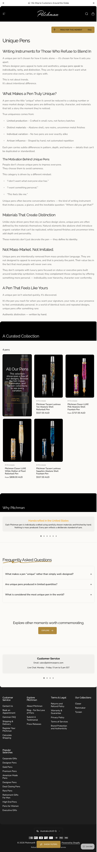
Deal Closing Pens (11, 791)
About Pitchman (34, 710)
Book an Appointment (9, 716)
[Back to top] (54, 29)
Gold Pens (7, 771)
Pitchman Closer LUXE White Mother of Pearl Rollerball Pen (15, 471)
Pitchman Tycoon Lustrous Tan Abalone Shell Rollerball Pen (48, 407)
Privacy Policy (56, 722)
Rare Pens (7, 795)
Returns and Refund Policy (56, 709)
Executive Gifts (10, 814)
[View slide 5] (53, 536)
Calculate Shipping (7, 741)
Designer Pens (10, 767)
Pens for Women (11, 810)
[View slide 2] (43, 536)
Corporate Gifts (10, 763)
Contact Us (8, 710)
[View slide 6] (56, 536)
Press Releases (33, 728)
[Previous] (3, 3)
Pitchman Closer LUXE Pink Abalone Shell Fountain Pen (78, 407)
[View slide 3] (46, 536)
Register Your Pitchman (9, 734)
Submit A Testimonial (31, 723)
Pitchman (41, 401)
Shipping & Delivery (8, 727)
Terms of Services (58, 726)
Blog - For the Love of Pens (32, 716)
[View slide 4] (50, 536)
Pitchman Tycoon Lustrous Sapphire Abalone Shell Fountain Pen (48, 471)
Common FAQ (9, 721)
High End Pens (10, 806)
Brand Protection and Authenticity (58, 732)
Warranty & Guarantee (55, 716)
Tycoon (77, 716)
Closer (77, 708)
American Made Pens (10, 781)
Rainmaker (79, 712)
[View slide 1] (40, 536)
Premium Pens (10, 775)
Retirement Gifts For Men (10, 801)
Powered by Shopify (70, 847)
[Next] (93, 3)
